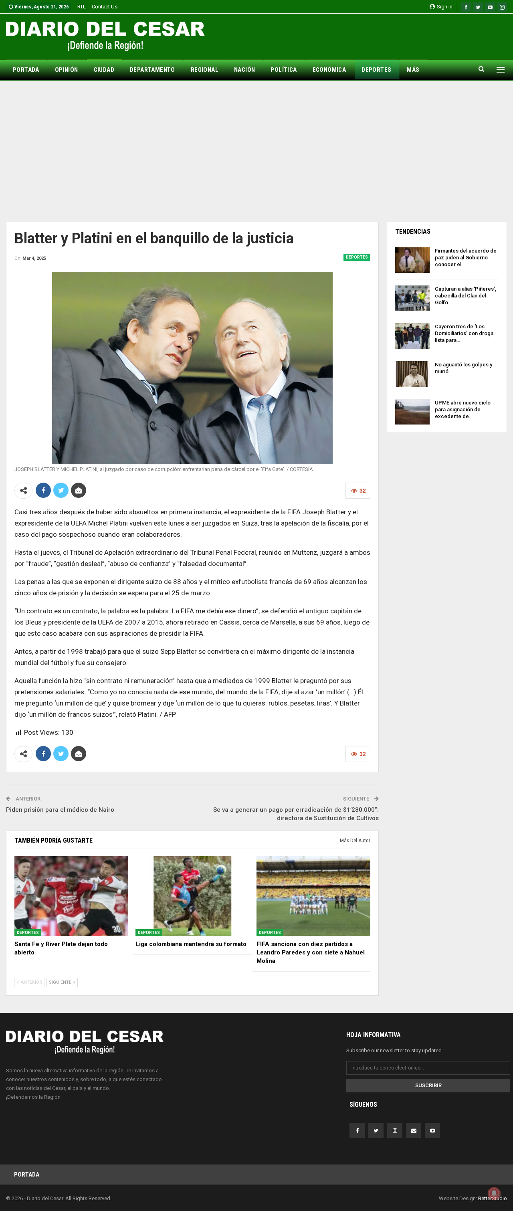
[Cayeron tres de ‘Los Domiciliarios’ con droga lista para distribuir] (412, 336)
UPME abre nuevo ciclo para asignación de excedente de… (463, 409)
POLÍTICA (284, 69)
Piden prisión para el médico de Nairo (60, 809)
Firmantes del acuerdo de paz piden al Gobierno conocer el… (466, 257)
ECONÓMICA (329, 69)
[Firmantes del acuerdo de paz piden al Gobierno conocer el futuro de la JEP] (412, 260)
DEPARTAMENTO (152, 69)
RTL (81, 7)
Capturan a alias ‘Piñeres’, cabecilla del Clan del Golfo (465, 295)
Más (413, 69)
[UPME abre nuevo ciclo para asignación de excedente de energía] (412, 412)
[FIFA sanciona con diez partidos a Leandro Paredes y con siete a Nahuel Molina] (313, 896)
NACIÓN (244, 69)
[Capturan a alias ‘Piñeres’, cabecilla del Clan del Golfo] (412, 298)
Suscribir (428, 1085)
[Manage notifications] (494, 1193)
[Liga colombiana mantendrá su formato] (192, 896)
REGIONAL (204, 69)
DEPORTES (376, 69)
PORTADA (26, 69)
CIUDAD (104, 69)
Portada (26, 1174)
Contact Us (104, 7)
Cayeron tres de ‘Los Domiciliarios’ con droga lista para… (464, 333)
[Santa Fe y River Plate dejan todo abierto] (71, 896)
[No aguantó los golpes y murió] (412, 374)
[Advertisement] (256, 151)
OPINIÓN (66, 69)
